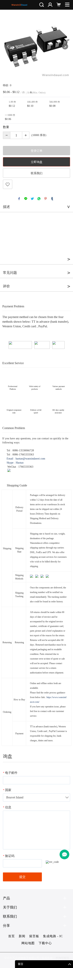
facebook (19, 199)
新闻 (22, 936)
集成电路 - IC (53, 936)
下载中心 (45, 943)
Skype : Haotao (15, 462)
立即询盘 (36, 162)
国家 (7, 790)
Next (65, 46)
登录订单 (36, 150)
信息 (7, 807)
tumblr (52, 199)
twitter (32, 199)
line (26, 199)
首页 (11, 936)
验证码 (8, 856)
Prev (8, 46)
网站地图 (28, 943)
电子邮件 (10, 772)
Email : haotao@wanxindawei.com (26, 458)
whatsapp (39, 199)
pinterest (45, 199)
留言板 (34, 936)
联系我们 (36, 173)
